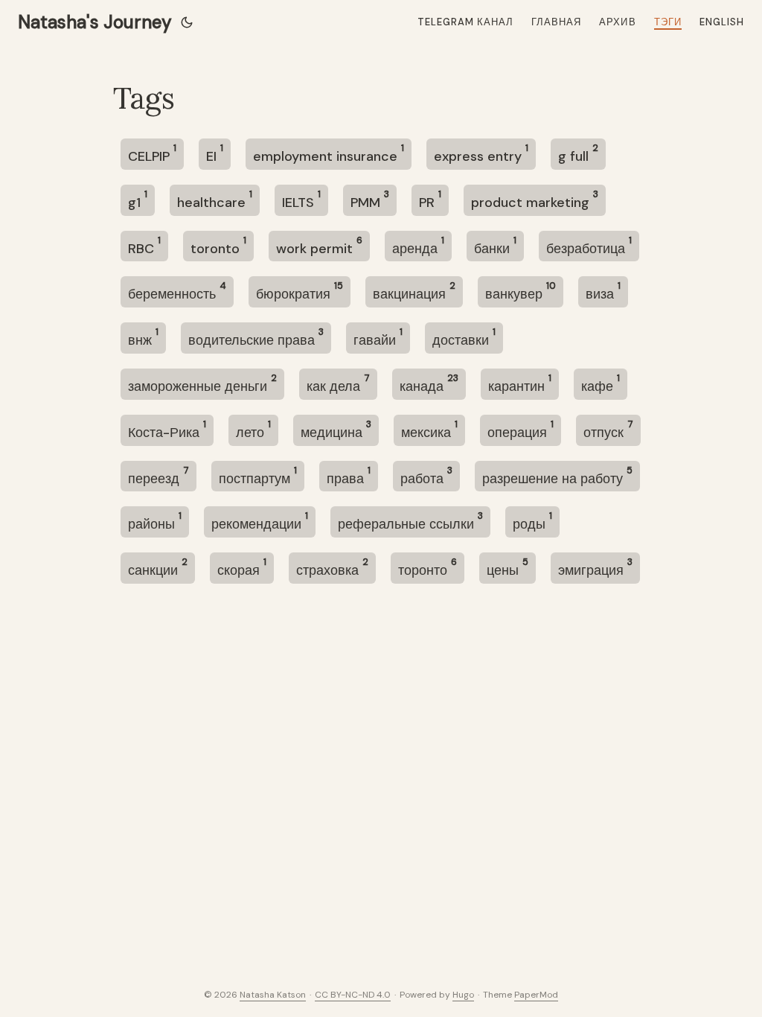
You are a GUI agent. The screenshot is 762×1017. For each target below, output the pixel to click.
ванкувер (520, 291)
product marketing (534, 199)
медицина (336, 429)
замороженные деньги (202, 383)
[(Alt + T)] (187, 22)
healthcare (214, 199)
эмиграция (595, 567)
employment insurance (328, 153)
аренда (418, 246)
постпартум (258, 476)
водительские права (256, 337)
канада (429, 383)
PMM (369, 199)
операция (520, 429)
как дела (338, 383)
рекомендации (259, 521)
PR (430, 199)
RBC (144, 246)
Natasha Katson (273, 995)
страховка (332, 567)
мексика (429, 429)
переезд (158, 476)
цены (507, 567)
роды (532, 521)
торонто (427, 567)
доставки (464, 337)
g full (578, 153)
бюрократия (299, 291)
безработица (589, 246)
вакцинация (414, 291)
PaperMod (536, 995)
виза (603, 291)
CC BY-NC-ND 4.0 (353, 995)
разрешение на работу (557, 476)
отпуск (608, 429)
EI (214, 153)
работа (426, 476)
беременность (177, 291)
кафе (600, 383)
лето (253, 429)
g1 (137, 199)
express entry (481, 153)
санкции (158, 567)
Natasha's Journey (95, 22)
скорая (241, 567)
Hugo (463, 995)
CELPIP (152, 153)
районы (155, 521)
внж (143, 337)
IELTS (301, 199)
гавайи (378, 337)
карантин (519, 383)
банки (495, 246)
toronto (218, 246)
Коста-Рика (167, 429)
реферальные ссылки (410, 521)
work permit (319, 246)
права (349, 476)
